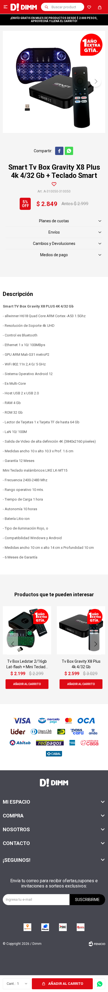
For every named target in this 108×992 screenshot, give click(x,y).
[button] (46, 6)
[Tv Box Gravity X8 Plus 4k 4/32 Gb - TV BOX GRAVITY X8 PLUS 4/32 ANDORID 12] (81, 630)
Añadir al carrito (65, 984)
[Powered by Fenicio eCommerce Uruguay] (97, 944)
